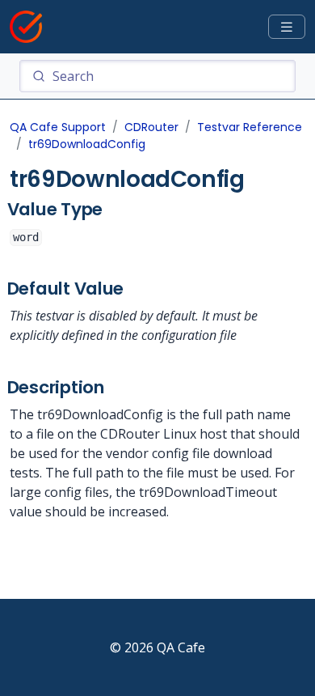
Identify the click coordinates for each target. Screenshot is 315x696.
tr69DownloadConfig (86, 144)
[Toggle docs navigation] (286, 27)
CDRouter (151, 127)
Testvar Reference (249, 127)
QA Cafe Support (58, 127)
